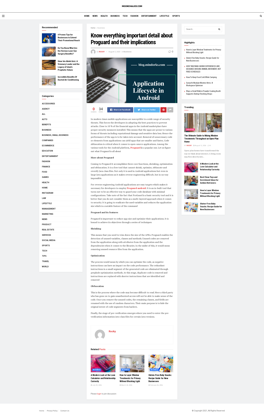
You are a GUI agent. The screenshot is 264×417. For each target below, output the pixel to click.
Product (46, 224)
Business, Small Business (55, 135)
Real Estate (48, 230)
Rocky (102, 52)
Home (87, 16)
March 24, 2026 (126, 385)
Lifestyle (164, 16)
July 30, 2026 (97, 385)
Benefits (46, 124)
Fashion (134, 16)
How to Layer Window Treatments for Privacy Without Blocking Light (130, 378)
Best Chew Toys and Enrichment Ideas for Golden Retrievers (209, 180)
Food (44, 172)
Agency (46, 109)
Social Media (48, 240)
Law (44, 198)
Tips (44, 256)
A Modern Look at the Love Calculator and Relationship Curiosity (103, 378)
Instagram (47, 193)
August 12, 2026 (200, 145)
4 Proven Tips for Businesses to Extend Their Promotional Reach (69, 37)
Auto (44, 119)
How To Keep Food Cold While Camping (201, 77)
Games (45, 177)
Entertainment (149, 16)
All (43, 114)
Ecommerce (48, 146)
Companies (47, 140)
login (99, 394)
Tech (125, 16)
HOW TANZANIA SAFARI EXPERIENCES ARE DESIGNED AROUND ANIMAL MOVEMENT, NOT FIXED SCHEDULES (203, 69)
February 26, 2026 (156, 385)
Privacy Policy (52, 411)
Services (46, 235)
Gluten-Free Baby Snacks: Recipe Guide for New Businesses (160, 378)
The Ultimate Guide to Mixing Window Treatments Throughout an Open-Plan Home (201, 138)
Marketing (47, 214)
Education (47, 151)
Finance (46, 167)
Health (104, 16)
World (45, 266)
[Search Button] (219, 29)
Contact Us (64, 411)
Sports (176, 16)
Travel (45, 261)
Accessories (48, 104)
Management (49, 209)
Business (115, 16)
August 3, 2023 (114, 52)
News (95, 16)
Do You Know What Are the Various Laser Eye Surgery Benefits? (67, 51)
